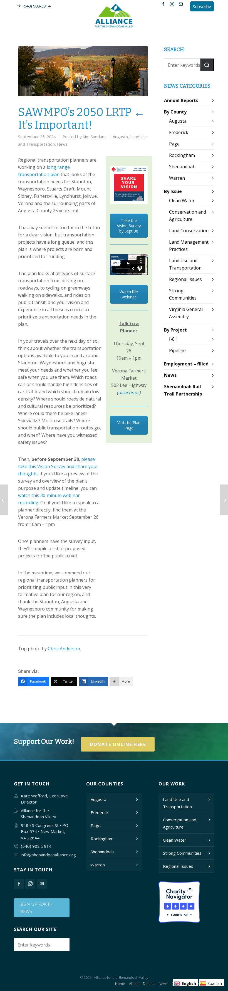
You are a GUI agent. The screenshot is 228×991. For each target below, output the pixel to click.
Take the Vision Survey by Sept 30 (129, 226)
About (134, 983)
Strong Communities (182, 853)
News (62, 144)
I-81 (173, 339)
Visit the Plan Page (128, 425)
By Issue (173, 191)
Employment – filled (186, 364)
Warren (177, 178)
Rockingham (182, 155)
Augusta (120, 136)
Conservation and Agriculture (179, 823)
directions (128, 392)
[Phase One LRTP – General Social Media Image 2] (129, 185)
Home (120, 983)
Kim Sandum (94, 136)
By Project (175, 330)
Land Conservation (189, 231)
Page (174, 144)
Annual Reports (181, 100)
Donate (149, 983)
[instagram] (173, 4)
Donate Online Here (118, 744)
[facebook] (164, 4)
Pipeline (177, 350)
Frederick (178, 132)
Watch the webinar (129, 294)
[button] (207, 64)
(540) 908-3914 (36, 6)
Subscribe (202, 6)
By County (175, 112)
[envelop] (181, 4)
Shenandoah (182, 167)
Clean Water (182, 200)
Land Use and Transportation (177, 803)
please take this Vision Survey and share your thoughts (58, 466)
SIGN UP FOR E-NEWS (35, 908)
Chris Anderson (64, 649)
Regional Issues (185, 279)
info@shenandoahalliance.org (48, 854)
